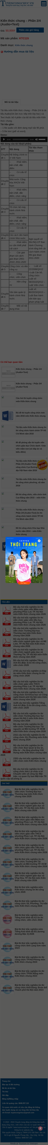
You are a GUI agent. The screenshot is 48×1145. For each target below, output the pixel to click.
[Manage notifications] (40, 1128)
